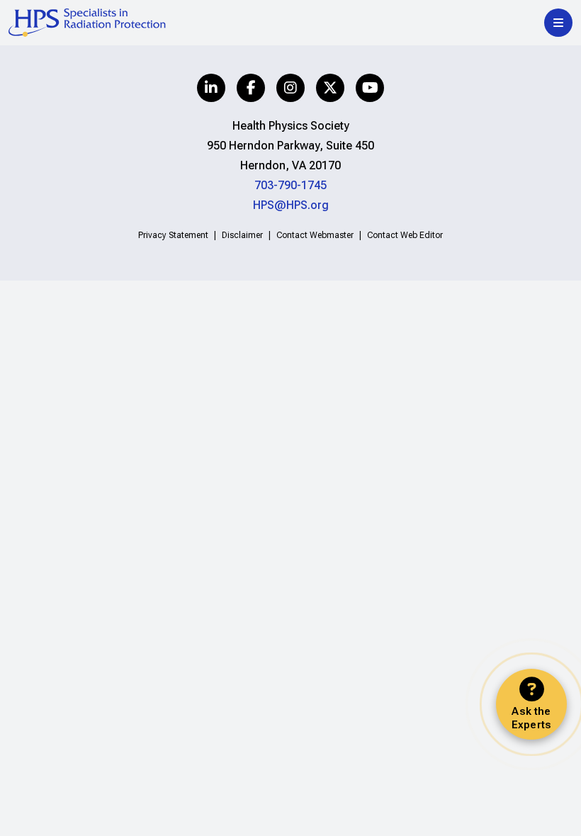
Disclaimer (242, 235)
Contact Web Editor (405, 235)
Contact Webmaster (315, 235)
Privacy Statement (173, 235)
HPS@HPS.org (291, 205)
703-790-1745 (290, 185)
